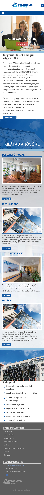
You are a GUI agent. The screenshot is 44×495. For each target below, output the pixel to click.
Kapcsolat (7, 455)
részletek (6, 199)
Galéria (6, 445)
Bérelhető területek (10, 441)
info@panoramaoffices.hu (15, 465)
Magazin (6, 452)
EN (42, 5)
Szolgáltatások (9, 438)
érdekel (22, 48)
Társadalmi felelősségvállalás (14, 448)
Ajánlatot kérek (10, 117)
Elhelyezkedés (9, 435)
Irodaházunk (8, 431)
